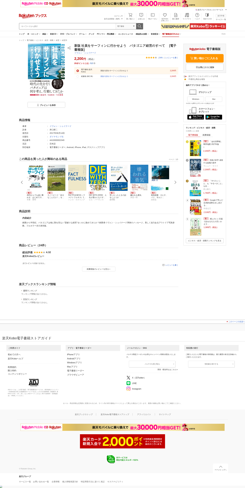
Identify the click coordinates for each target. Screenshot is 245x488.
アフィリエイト (144, 414)
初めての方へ (14, 354)
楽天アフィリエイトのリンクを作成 (203, 76)
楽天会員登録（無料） (112, 19)
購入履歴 (175, 19)
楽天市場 (220, 16)
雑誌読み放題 (141, 34)
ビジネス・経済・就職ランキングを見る (204, 241)
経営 (57, 40)
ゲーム (82, 34)
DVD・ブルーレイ (67, 34)
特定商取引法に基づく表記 (93, 481)
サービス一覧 (221, 19)
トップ (22, 34)
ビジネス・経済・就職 (44, 40)
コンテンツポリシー (17, 374)
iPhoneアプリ (73, 354)
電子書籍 (30, 40)
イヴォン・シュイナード (85, 53)
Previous (22, 182)
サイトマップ (165, 414)
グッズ (91, 34)
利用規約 (12, 367)
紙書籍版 (207, 135)
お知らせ (141, 19)
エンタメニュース (125, 34)
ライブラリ (187, 19)
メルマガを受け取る (152, 364)
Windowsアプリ (74, 362)
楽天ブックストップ (84, 414)
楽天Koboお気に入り (165, 19)
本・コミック (32, 34)
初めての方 (207, 19)
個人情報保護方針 (70, 481)
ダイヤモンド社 (57, 136)
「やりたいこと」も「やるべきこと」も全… (213, 183)
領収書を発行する (211, 364)
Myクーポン (152, 19)
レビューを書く (171, 58)
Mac (214, 99)
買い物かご (130, 19)
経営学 (64, 40)
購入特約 (12, 370)
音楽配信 (154, 34)
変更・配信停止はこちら (167, 370)
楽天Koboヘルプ (15, 358)
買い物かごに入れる (206, 58)
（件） (160, 58)
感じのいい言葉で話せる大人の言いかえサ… (213, 221)
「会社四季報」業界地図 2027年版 (212, 142)
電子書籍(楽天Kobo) (170, 34)
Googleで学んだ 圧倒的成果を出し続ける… (213, 202)
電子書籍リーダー (75, 370)
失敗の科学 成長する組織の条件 (213, 161)
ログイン (117, 16)
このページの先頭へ (236, 322)
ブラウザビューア (75, 375)
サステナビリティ (115, 481)
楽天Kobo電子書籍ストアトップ (115, 414)
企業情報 (56, 481)
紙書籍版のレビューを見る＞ (99, 269)
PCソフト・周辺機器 (105, 34)
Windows (195, 99)
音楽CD (53, 34)
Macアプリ (72, 366)
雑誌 (44, 34)
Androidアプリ (74, 358)
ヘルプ (197, 19)
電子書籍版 (193, 135)
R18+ (224, 34)
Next (175, 182)
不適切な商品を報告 (196, 79)
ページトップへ (221, 470)
